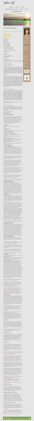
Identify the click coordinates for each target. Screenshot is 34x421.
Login (29, 417)
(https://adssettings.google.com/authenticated (11, 380)
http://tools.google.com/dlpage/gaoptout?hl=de (13, 374)
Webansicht (29, 418)
